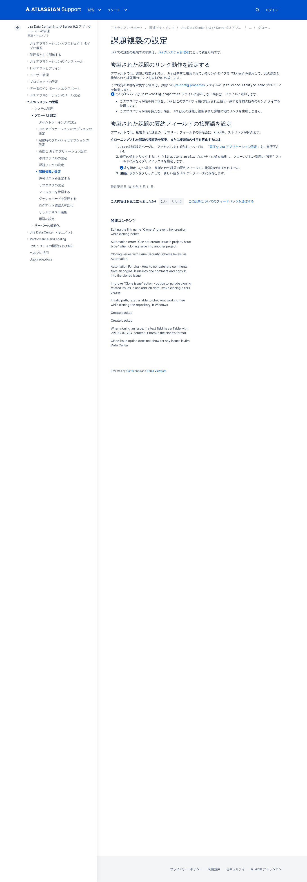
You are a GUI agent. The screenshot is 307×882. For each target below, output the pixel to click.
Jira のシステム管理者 (173, 52)
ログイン (272, 10)
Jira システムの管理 (44, 102)
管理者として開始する (45, 54)
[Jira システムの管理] (250, 27)
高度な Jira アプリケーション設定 (63, 151)
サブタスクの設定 (51, 185)
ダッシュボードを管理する (57, 198)
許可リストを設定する (54, 178)
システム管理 (43, 108)
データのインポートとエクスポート (55, 88)
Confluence (133, 371)
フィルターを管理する (54, 192)
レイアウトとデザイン (45, 68)
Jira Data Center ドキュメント (51, 232)
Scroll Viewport (156, 371)
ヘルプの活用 (39, 252)
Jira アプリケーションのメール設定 (55, 95)
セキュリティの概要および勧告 (52, 246)
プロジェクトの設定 (44, 81)
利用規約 (214, 869)
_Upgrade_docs (41, 259)
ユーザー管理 (39, 75)
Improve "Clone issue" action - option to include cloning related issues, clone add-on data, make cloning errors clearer (151, 287)
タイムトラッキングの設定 (57, 122)
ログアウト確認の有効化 (56, 205)
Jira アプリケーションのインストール (56, 61)
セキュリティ (235, 869)
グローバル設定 (45, 115)
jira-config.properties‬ (189, 85)
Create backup (122, 312)
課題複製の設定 (50, 171)
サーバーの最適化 (46, 225)
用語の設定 (47, 219)
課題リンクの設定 (51, 165)
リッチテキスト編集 (53, 212)
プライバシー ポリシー (186, 869)
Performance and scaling (48, 239)
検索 (257, 9)
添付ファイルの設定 (53, 158)
